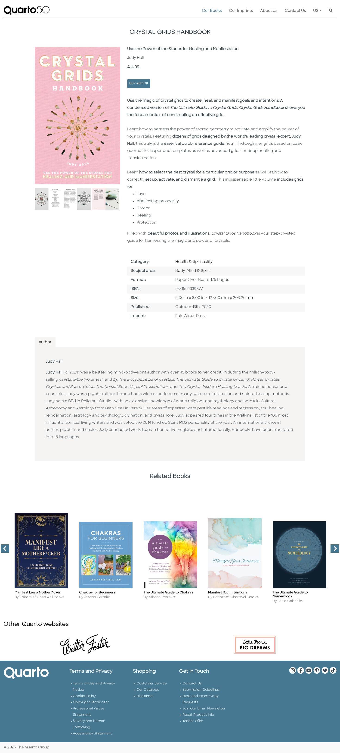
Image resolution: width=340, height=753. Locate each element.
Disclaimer (145, 696)
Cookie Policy (84, 696)
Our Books (212, 11)
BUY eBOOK (138, 83)
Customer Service (151, 683)
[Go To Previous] (3, 550)
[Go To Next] (333, 550)
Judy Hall (54, 362)
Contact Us (295, 11)
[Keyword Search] (331, 11)
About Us (268, 11)
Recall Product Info (198, 715)
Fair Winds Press (190, 316)
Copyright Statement (91, 702)
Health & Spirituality (194, 262)
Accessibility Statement (92, 733)
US (315, 11)
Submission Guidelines (200, 690)
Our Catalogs (147, 690)
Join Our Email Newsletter (204, 708)
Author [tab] (45, 342)
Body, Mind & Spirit (193, 271)
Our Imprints (241, 11)
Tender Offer (192, 721)
